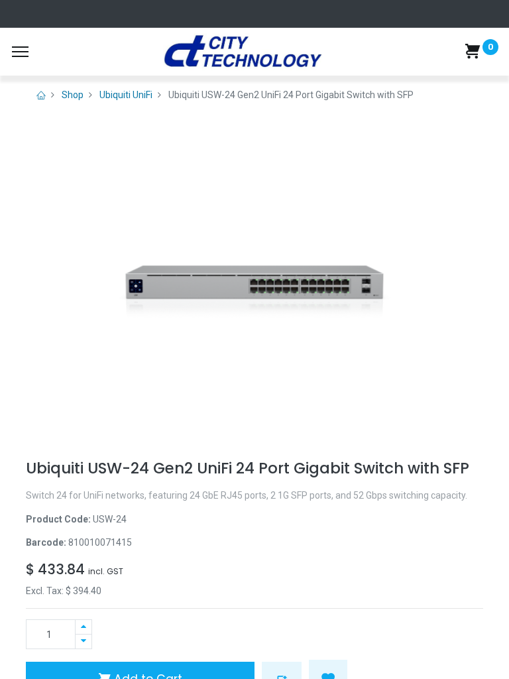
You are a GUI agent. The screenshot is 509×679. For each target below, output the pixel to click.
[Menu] (20, 51)
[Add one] (83, 627)
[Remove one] (83, 641)
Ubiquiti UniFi (125, 95)
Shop (73, 95)
